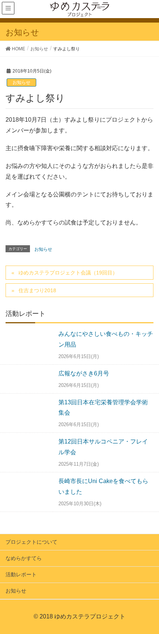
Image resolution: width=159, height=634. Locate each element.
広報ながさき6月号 (83, 373)
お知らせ (21, 82)
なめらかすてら (24, 558)
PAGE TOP (155, 606)
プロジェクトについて (31, 542)
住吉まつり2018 (37, 290)
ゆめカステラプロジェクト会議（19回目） (68, 273)
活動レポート (21, 574)
